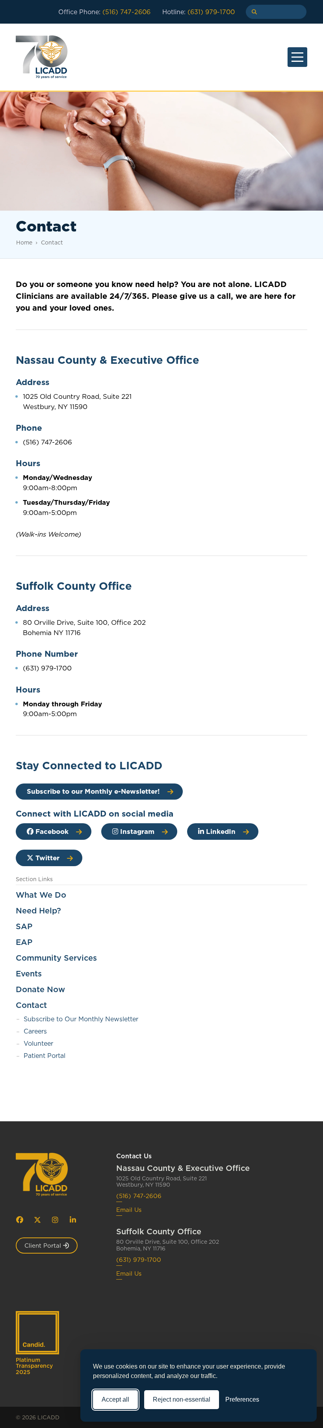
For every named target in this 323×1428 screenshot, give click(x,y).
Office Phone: (104, 12)
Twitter (46, 858)
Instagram (136, 831)
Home (24, 242)
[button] (251, 12)
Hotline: (198, 12)
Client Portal (43, 1245)
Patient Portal (44, 1055)
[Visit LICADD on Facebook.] (20, 1220)
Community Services (56, 957)
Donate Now (40, 989)
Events (29, 973)
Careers (35, 1031)
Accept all (115, 1399)
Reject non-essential (181, 1399)
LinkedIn (220, 831)
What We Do (41, 894)
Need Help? (38, 910)
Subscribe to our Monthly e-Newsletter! (93, 791)
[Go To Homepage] (50, 1174)
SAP (24, 926)
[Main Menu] (297, 57)
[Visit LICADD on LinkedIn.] (73, 1220)
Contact (52, 242)
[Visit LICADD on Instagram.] (55, 1220)
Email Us (128, 1210)
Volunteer (38, 1043)
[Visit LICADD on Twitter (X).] (37, 1220)
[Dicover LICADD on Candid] (37, 1332)
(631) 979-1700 (138, 1260)
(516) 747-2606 (139, 1196)
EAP (24, 942)
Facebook (51, 831)
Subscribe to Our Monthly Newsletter (81, 1019)
